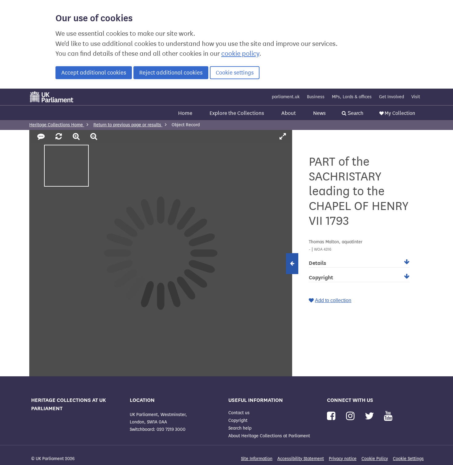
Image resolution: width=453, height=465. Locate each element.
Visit (415, 96)
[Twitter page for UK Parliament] (371, 416)
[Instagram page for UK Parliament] (351, 416)
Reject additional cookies (170, 72)
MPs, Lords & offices (352, 96)
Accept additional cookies (93, 72)
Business (315, 96)
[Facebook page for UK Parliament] (332, 416)
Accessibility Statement (300, 458)
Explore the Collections (237, 113)
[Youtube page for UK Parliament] (388, 416)
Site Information (256, 458)
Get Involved (391, 96)
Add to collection (333, 300)
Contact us (239, 412)
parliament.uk (286, 96)
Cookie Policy (374, 458)
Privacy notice (343, 458)
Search (354, 113)
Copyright (237, 420)
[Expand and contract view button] (292, 263)
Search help (239, 428)
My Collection (400, 113)
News (319, 113)
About (288, 113)
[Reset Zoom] (59, 137)
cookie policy (240, 54)
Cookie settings (235, 72)
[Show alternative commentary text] (42, 137)
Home (185, 113)
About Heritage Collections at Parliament (269, 436)
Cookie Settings (408, 458)
